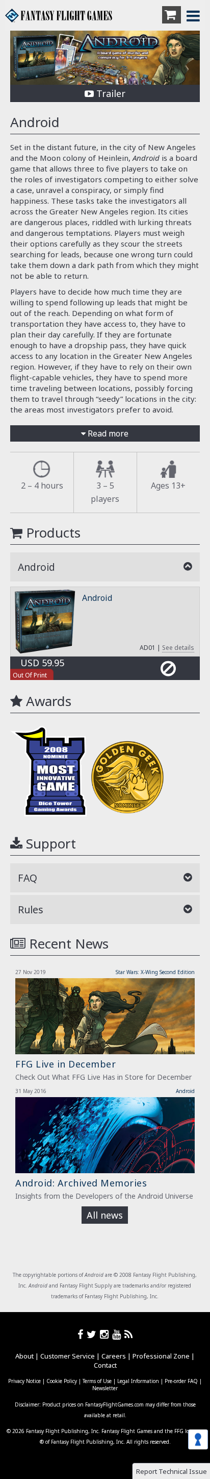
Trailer (109, 93)
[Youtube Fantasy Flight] (118, 1334)
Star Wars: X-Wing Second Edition (155, 972)
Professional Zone (161, 1356)
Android (97, 597)
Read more (107, 433)
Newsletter (105, 1388)
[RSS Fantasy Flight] (128, 1334)
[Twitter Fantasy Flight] (93, 1334)
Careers (113, 1356)
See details (178, 647)
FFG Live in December (65, 1064)
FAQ (27, 878)
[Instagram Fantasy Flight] (106, 1334)
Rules (30, 909)
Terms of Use (97, 1381)
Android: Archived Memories (81, 1183)
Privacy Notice (24, 1381)
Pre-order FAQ (181, 1381)
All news (105, 1215)
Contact (105, 1365)
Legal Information (138, 1381)
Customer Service (67, 1356)
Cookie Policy (61, 1381)
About (24, 1356)
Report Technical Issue (171, 1471)
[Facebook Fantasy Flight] (82, 1334)
